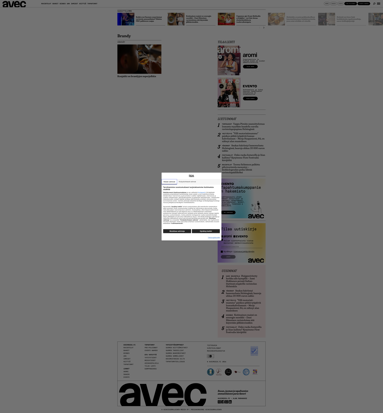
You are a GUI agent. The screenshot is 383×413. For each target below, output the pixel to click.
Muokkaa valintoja (177, 231)
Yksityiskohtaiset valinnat (187, 182)
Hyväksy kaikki (206, 231)
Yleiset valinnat (169, 182)
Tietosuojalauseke (214, 237)
